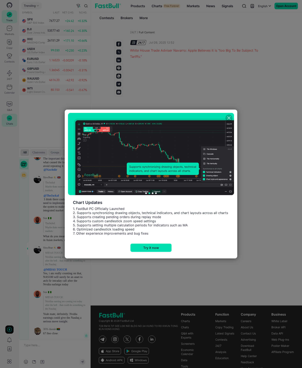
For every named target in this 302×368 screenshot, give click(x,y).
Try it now (151, 248)
